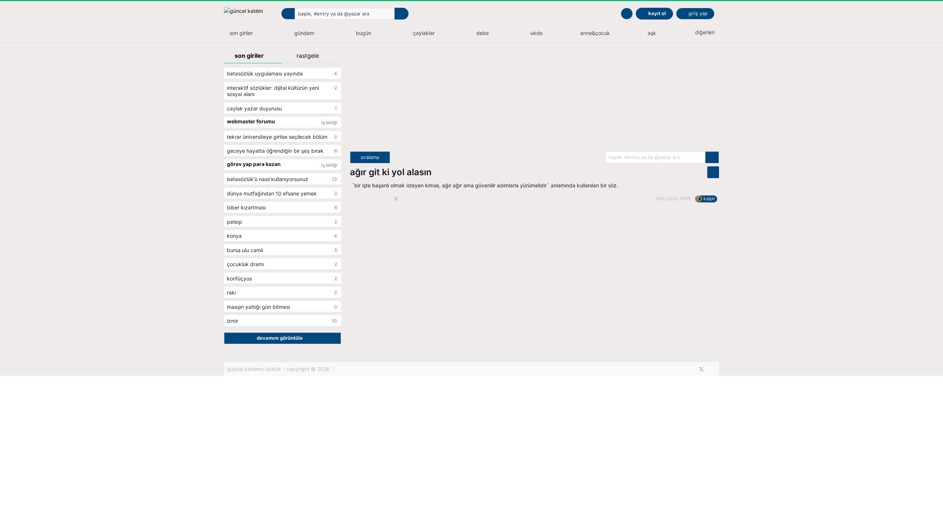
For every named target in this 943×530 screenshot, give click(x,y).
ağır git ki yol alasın (391, 172)
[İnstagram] (714, 369)
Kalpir (709, 198)
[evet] (712, 157)
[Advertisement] (534, 99)
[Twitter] (701, 369)
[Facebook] (689, 369)
